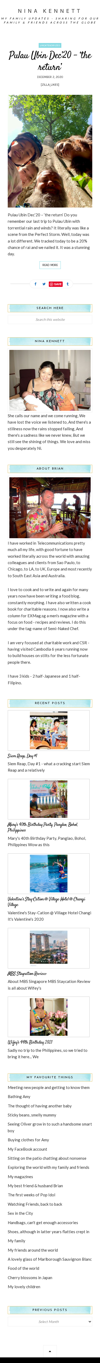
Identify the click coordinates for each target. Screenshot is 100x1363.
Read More (50, 265)
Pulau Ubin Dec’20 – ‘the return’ (50, 61)
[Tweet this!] (44, 284)
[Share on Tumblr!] (67, 284)
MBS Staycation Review (27, 973)
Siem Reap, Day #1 (22, 756)
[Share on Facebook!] (35, 284)
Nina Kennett (50, 10)
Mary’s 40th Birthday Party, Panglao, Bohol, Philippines (43, 827)
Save (58, 284)
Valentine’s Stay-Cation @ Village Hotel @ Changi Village (46, 902)
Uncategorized (50, 45)
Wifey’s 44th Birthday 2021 (30, 1042)
